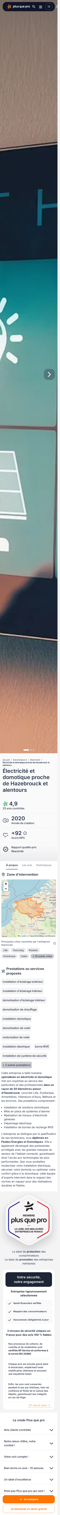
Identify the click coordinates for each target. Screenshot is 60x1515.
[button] (5, 883)
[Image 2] (31, 750)
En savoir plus (38, 1405)
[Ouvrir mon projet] (48, 6)
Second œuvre (20, 760)
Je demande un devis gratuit (29, 1509)
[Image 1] (26, 750)
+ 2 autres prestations (16, 1065)
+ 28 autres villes (42, 956)
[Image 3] (33, 750)
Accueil (6, 760)
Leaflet (23, 935)
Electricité (35, 760)
